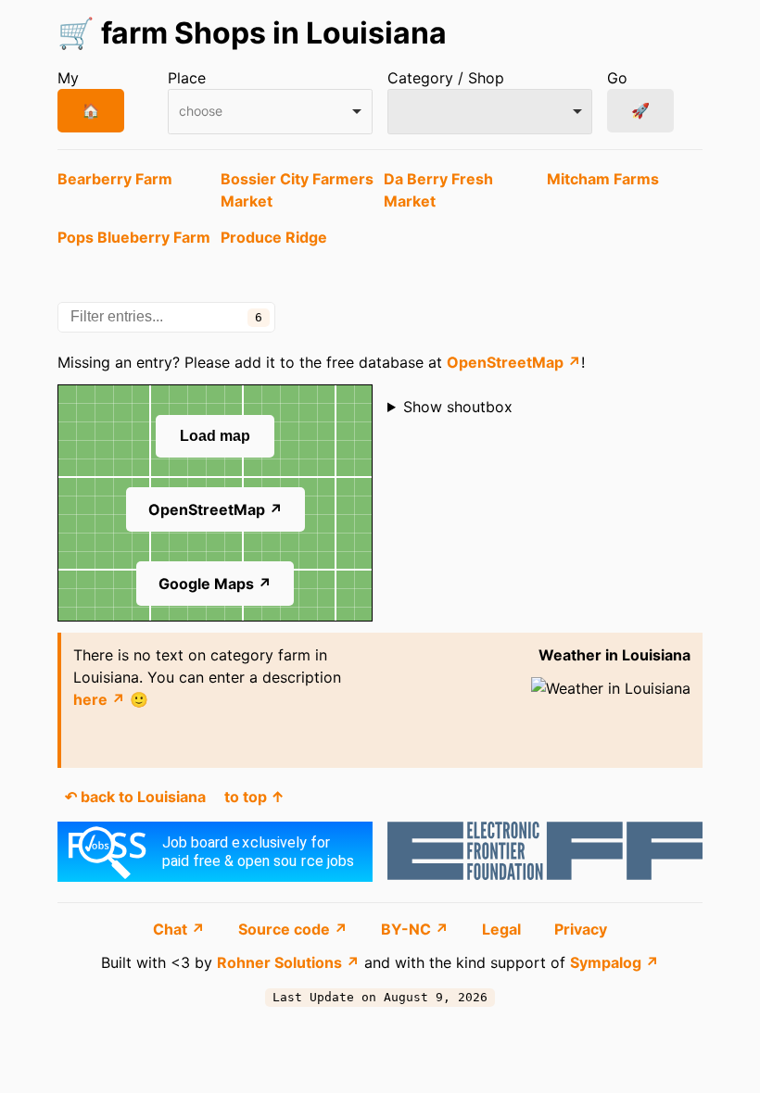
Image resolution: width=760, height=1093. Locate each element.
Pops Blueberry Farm (133, 237)
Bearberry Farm (114, 179)
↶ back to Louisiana (135, 796)
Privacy (580, 929)
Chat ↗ (181, 929)
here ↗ (99, 699)
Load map (215, 436)
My (68, 78)
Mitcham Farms (603, 179)
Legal (503, 929)
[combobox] (270, 111)
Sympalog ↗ (614, 962)
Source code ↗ (294, 929)
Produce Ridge (274, 237)
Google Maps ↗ (215, 583)
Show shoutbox (458, 406)
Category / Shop (445, 78)
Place (187, 78)
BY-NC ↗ (416, 929)
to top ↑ (254, 796)
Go (617, 78)
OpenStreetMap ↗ (514, 362)
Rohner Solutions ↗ (288, 962)
